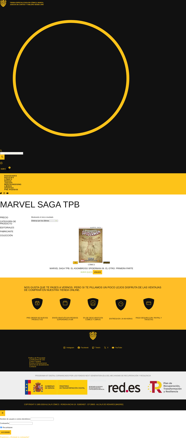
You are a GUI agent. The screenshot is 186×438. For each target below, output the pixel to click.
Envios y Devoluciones (38, 363)
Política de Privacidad (36, 358)
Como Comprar (35, 361)
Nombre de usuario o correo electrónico (15, 419)
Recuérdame (7, 427)
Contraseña (4, 423)
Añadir (97, 272)
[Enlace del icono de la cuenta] (1, 163)
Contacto (32, 366)
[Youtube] (7, 193)
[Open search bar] (1, 151)
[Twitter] (1, 193)
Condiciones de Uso (37, 360)
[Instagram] (4, 193)
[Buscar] (2, 157)
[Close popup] (2, 413)
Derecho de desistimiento (39, 365)
